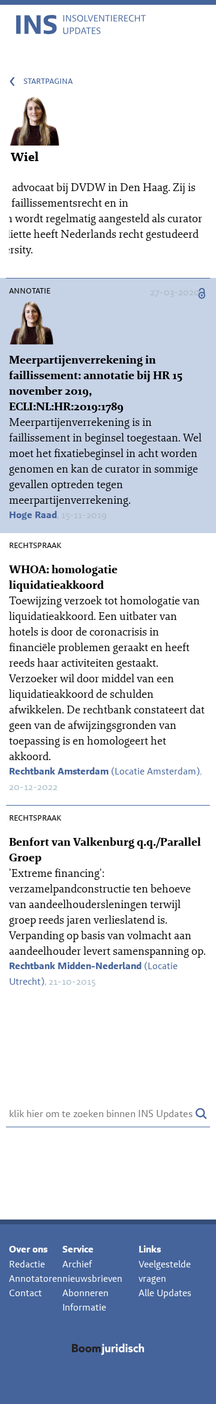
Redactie (27, 1264)
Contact (25, 1293)
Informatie (84, 1307)
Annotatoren (35, 1278)
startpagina (48, 80)
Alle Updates (165, 1293)
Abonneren (85, 1293)
